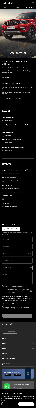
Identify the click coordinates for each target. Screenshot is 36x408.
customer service (8, 359)
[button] (9, 404)
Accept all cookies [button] (26, 404)
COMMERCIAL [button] (30, 7)
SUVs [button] (5, 7)
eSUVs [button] (17, 7)
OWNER (4, 353)
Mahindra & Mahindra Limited (13, 303)
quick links (6, 364)
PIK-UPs (4, 343)
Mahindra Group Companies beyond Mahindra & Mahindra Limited (18, 307)
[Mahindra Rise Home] (7, 3)
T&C (31, 291)
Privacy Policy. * (11, 292)
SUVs (4, 338)
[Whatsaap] (6, 386)
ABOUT (4, 348)
